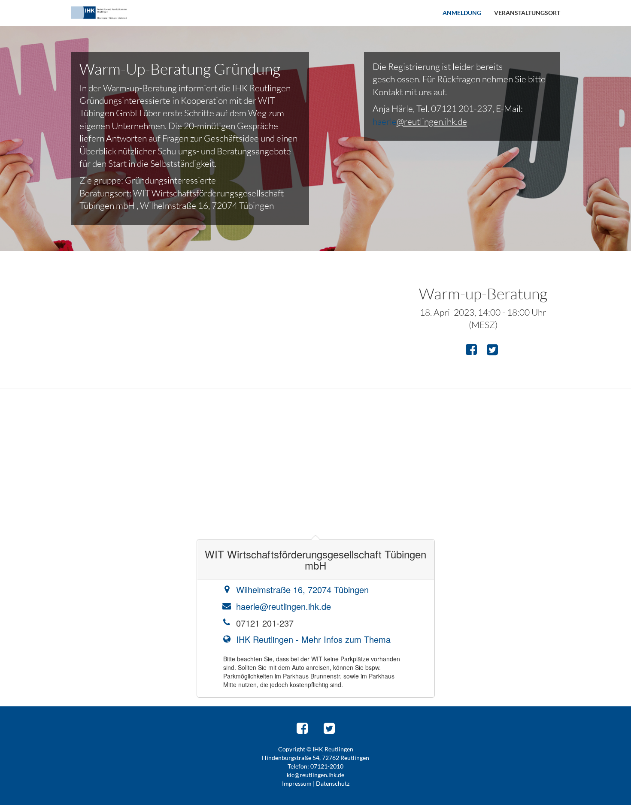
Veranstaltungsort (527, 12)
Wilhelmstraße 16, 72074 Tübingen (302, 589)
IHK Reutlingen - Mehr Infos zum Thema (313, 639)
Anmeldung (462, 12)
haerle (385, 121)
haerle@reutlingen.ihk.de (283, 606)
